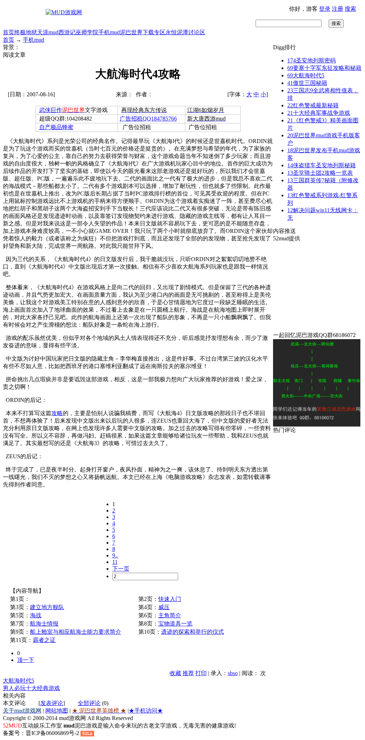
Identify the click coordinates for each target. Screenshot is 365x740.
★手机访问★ (146, 711)
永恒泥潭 (176, 32)
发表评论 (51, 703)
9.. (115, 555)
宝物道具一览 (175, 624)
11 (115, 562)
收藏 (175, 673)
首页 (8, 32)
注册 (337, 9)
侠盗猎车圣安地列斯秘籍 (321, 165)
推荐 (188, 673)
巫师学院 (87, 32)
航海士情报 (44, 624)
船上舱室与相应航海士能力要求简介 (75, 632)
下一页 (120, 569)
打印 (201, 673)
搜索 (350, 9)
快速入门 (169, 599)
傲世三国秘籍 (307, 83)
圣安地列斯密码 (311, 60)
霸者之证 (44, 640)
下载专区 (154, 32)
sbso (233, 673)
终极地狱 (25, 32)
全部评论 (89, 703)
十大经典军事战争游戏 (318, 113)
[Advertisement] (317, 287)
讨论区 (196, 32)
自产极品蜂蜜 (56, 127)
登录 (324, 9)
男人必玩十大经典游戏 (31, 688)
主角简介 (169, 615)
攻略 (57, 413)
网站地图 (56, 711)
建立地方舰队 (47, 607)
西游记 (67, 32)
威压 (164, 607)
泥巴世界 (131, 32)
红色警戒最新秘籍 (313, 105)
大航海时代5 (18, 681)
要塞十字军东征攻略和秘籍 (324, 68)
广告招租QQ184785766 (148, 119)
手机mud (109, 32)
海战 (35, 615)
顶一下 (25, 660)
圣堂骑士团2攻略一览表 (320, 173)
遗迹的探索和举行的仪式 (192, 632)
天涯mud (47, 32)
